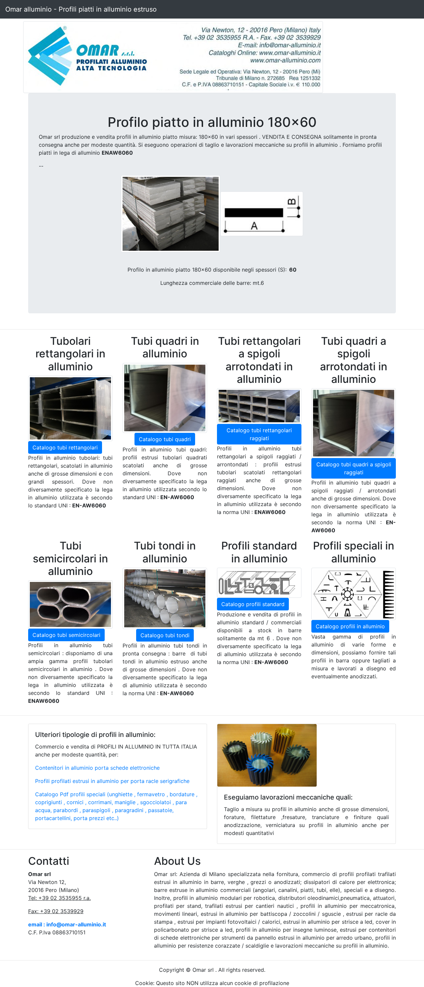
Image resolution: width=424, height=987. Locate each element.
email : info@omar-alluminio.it (67, 924)
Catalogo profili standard (253, 604)
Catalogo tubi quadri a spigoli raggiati (353, 468)
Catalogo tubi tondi (164, 635)
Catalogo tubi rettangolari (65, 447)
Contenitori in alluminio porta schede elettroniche (97, 767)
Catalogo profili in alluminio (350, 626)
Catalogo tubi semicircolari (66, 635)
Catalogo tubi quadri (165, 439)
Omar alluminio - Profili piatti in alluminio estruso (81, 9)
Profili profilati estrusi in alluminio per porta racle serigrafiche (112, 781)
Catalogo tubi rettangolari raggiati (259, 434)
